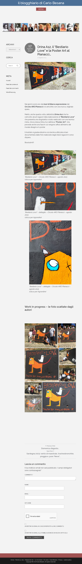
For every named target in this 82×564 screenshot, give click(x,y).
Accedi (8, 80)
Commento (29, 475)
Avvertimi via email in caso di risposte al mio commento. (44, 526)
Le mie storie (38, 560)
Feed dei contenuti (12, 84)
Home (12, 560)
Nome (27, 484)
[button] (41, 335)
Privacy (60, 560)
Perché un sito (19, 560)
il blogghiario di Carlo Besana (41, 3)
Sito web (28, 503)
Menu (41, 9)
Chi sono (46, 560)
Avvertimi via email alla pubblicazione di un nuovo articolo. (46, 533)
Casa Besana (53, 560)
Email (27, 494)
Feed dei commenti (12, 88)
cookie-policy (68, 560)
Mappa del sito (29, 560)
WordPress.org (10, 92)
